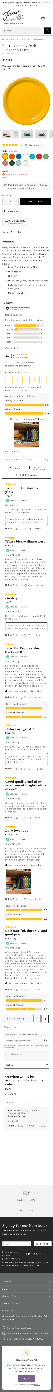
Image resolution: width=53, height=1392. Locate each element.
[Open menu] (49, 18)
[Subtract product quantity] (5, 201)
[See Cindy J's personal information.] (16, 834)
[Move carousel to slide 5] (29, 1210)
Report (38, 528)
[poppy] (12, 156)
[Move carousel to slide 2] (23, 1210)
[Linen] (25, 163)
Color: (9, 150)
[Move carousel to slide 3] (25, 1210)
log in (32, 188)
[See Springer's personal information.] (18, 733)
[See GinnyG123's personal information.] (20, 789)
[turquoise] (32, 156)
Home (5, 39)
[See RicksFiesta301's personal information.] (25, 652)
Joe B (8, 602)
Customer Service (16, 1116)
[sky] (18, 163)
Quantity (6, 195)
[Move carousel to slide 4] (27, 1210)
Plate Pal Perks (12, 1259)
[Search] (47, 30)
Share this (13, 211)
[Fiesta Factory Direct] (13, 18)
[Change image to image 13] (27, 134)
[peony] (5, 163)
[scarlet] (39, 156)
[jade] (12, 163)
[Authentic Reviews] (18, 308)
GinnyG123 (11, 789)
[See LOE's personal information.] (12, 545)
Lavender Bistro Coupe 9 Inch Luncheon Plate (26, 520)
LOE (7, 545)
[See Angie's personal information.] (14, 495)
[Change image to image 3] (15, 134)
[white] (25, 156)
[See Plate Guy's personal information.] (19, 938)
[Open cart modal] (43, 18)
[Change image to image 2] (6, 134)
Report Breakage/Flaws (19, 1328)
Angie (8, 495)
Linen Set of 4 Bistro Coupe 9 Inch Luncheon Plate (26, 627)
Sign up (22, 188)
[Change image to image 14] (41, 134)
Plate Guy (10, 938)
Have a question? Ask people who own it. (25, 1034)
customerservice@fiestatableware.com (27, 1333)
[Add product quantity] (15, 201)
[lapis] (18, 156)
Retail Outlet (36, 1254)
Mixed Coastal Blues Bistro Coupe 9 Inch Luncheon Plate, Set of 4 (26, 759)
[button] (15, 222)
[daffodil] (5, 156)
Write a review (36, 144)
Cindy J (9, 834)
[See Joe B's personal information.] (14, 602)
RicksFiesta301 (13, 652)
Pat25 (8, 1089)
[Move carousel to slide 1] (20, 1210)
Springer (10, 732)
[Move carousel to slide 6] (32, 1210)
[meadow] (46, 156)
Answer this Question (34, 1102)
